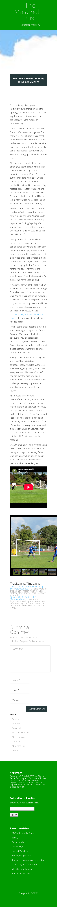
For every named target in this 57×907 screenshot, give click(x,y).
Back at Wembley (20, 851)
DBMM (34, 893)
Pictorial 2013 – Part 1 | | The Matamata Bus (24, 598)
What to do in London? (22, 869)
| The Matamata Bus (28, 11)
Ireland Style (17, 846)
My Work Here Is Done (23, 833)
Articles (15, 719)
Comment (16, 728)
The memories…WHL (22, 873)
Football (16, 723)
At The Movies (18, 737)
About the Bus (18, 745)
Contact (15, 750)
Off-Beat (16, 741)
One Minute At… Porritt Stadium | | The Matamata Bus (26, 587)
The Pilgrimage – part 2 (22, 855)
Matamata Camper (21, 732)
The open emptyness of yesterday (28, 860)
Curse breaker (18, 842)
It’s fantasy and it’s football (24, 864)
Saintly (15, 837)
